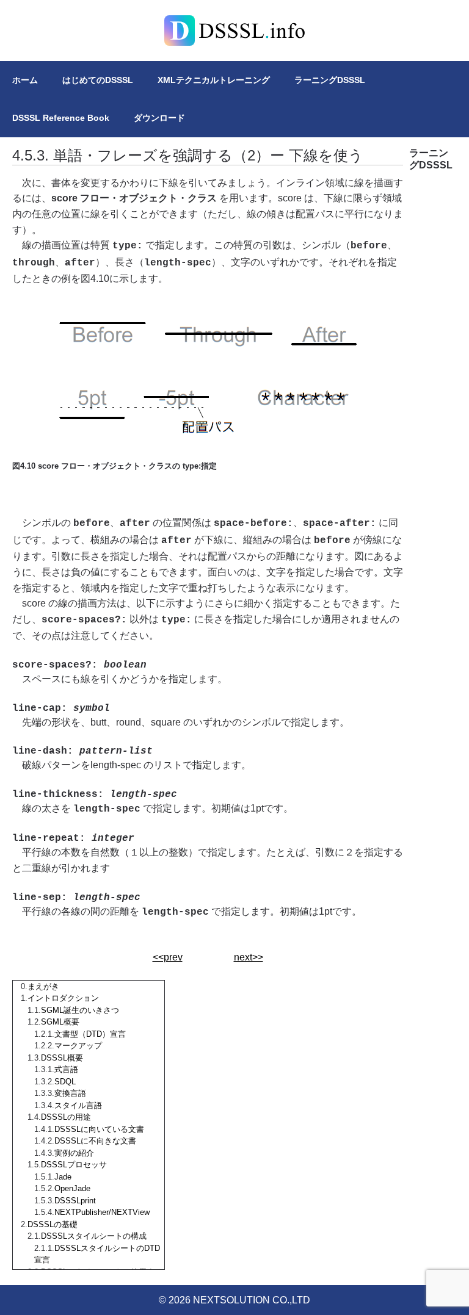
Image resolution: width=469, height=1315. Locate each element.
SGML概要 (60, 1021)
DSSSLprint (75, 1200)
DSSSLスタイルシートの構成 (94, 1236)
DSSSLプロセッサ (74, 1164)
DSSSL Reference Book (60, 118)
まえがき (43, 986)
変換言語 (70, 1093)
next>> (248, 957)
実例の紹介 (74, 1153)
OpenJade (72, 1188)
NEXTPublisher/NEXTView (102, 1212)
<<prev (168, 957)
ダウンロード (159, 118)
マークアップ (78, 1045)
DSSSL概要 (62, 1057)
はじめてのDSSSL (97, 80)
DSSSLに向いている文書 (99, 1129)
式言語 (66, 1069)
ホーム (25, 80)
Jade (62, 1176)
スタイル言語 (78, 1105)
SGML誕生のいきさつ (80, 1010)
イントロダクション (63, 998)
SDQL (65, 1081)
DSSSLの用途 (66, 1117)
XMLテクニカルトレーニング (214, 80)
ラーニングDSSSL (329, 80)
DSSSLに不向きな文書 (95, 1140)
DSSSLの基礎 (52, 1224)
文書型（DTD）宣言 (90, 1034)
